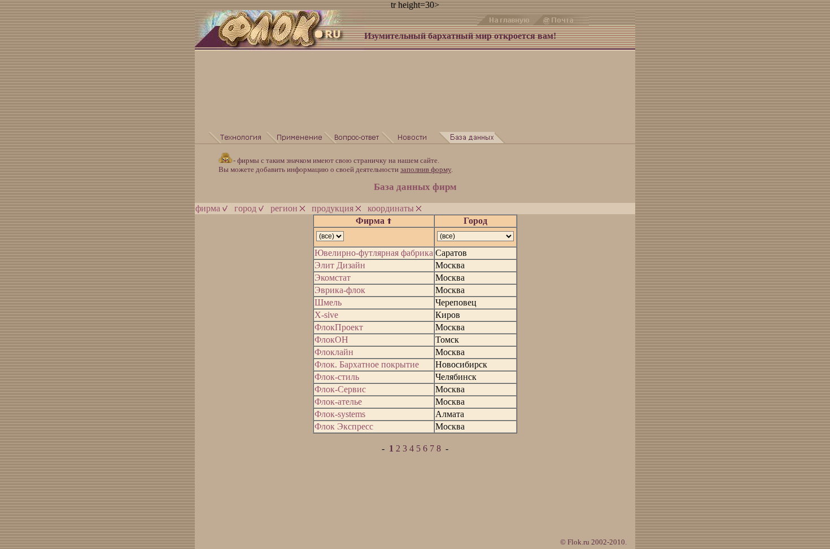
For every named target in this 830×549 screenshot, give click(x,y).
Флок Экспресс (343, 426)
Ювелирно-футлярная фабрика (373, 253)
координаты (392, 208)
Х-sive (326, 315)
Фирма (371, 220)
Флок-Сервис (340, 389)
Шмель (328, 302)
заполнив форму (425, 169)
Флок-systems (339, 414)
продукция (334, 208)
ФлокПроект (338, 327)
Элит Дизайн (339, 265)
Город (475, 220)
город (246, 208)
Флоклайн (333, 352)
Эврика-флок (339, 290)
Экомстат (332, 277)
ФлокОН (331, 339)
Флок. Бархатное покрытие (366, 364)
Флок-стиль (336, 377)
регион (285, 208)
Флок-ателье (338, 401)
